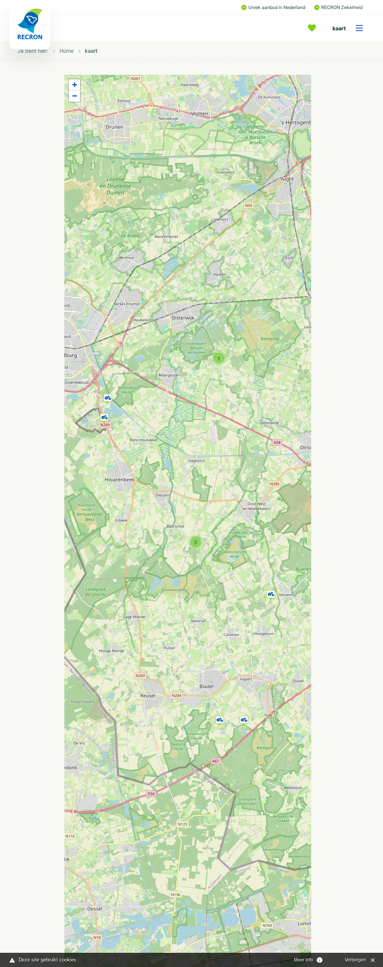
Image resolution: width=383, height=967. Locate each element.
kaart (339, 28)
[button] (219, 719)
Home (66, 50)
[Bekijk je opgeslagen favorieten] (314, 28)
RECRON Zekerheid (341, 7)
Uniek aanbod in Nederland (276, 7)
